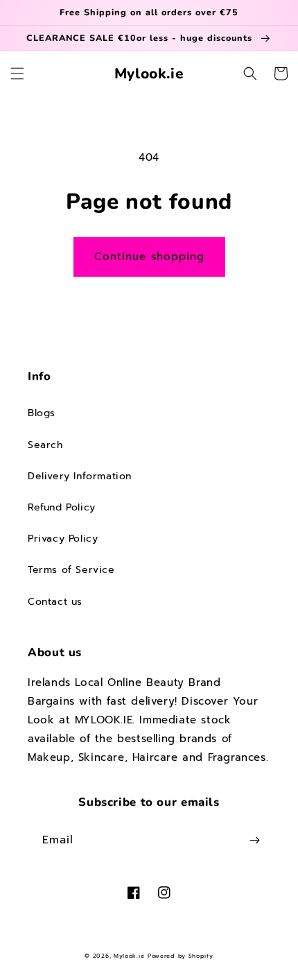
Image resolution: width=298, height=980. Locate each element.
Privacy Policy (63, 538)
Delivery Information (80, 476)
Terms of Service (71, 569)
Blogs (41, 413)
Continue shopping (149, 256)
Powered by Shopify (180, 956)
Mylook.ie (129, 956)
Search (45, 445)
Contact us (55, 601)
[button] (17, 73)
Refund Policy (62, 507)
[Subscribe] (254, 840)
